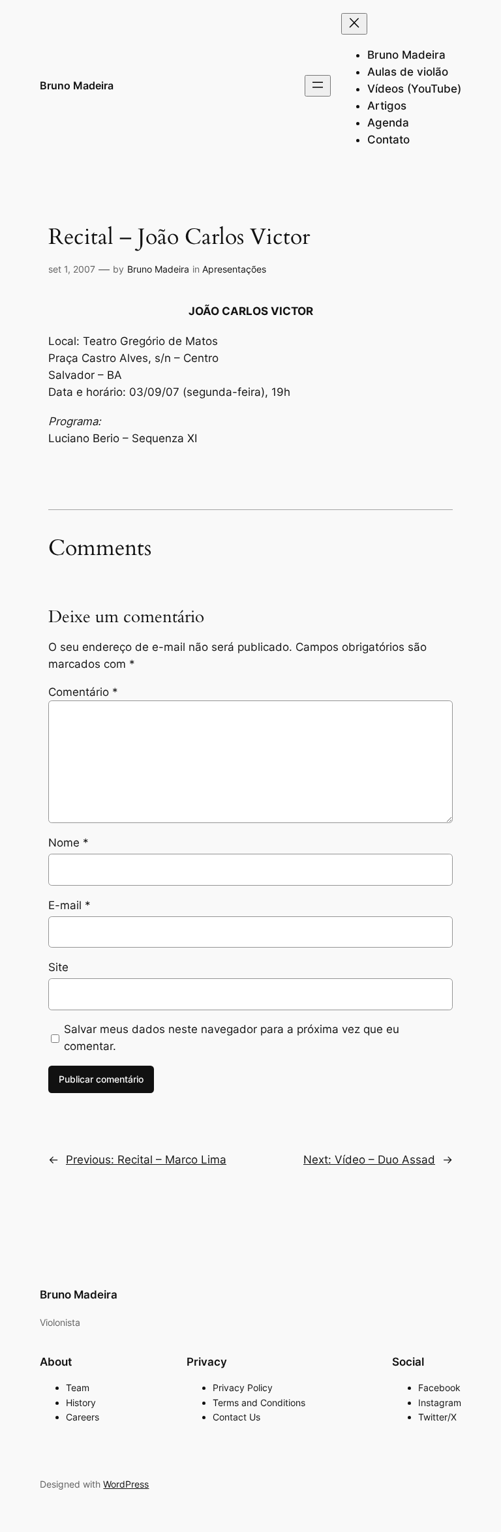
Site (58, 967)
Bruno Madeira (77, 85)
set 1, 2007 (71, 269)
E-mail (69, 905)
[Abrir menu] (318, 86)
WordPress (126, 1484)
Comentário (83, 691)
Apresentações (234, 269)
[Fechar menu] (354, 24)
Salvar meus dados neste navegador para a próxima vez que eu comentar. (231, 1038)
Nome (68, 842)
